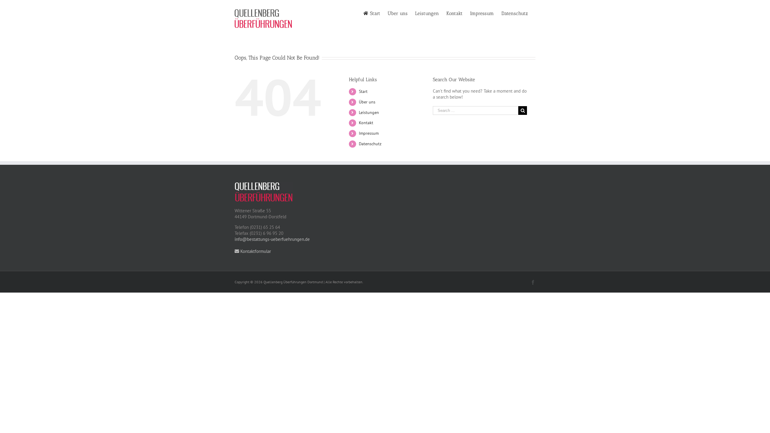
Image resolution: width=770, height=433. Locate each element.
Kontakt (366, 122)
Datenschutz (370, 143)
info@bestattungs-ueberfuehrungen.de (272, 239)
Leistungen (369, 112)
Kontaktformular (255, 251)
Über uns (367, 102)
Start (363, 91)
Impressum (369, 133)
